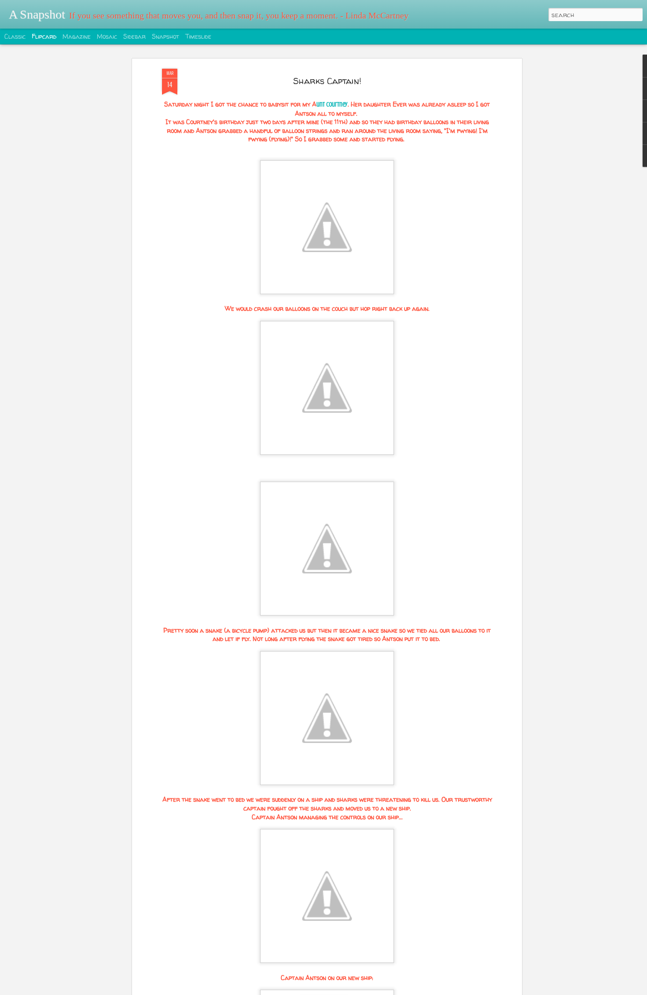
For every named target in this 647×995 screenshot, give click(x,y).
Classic (15, 36)
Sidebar (134, 36)
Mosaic (107, 36)
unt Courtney (332, 104)
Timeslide (198, 36)
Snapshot (165, 36)
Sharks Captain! (327, 81)
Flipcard (44, 36)
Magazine (76, 36)
